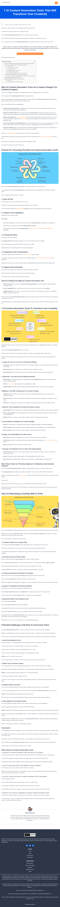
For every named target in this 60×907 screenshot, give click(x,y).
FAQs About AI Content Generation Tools (15, 81)
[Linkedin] (33, 846)
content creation (20, 208)
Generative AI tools (20, 117)
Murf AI (5, 407)
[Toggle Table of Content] (34, 62)
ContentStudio (8, 421)
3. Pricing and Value (11, 69)
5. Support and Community (12, 71)
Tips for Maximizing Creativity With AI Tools (13, 77)
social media (24, 118)
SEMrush (6, 391)
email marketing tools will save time (44, 257)
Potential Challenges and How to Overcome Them (14, 78)
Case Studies (30, 857)
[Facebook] (27, 846)
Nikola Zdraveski (30, 813)
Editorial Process (30, 869)
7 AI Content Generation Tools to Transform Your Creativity (16, 74)
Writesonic (6, 376)
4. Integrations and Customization (14, 70)
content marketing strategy (46, 136)
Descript (6, 449)
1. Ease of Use (10, 66)
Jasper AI (6, 362)
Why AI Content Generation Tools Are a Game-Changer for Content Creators (19, 63)
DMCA (30, 871)
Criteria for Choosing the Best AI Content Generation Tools (16, 64)
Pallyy (5, 434)
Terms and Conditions (30, 865)
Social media (11, 383)
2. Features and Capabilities (13, 67)
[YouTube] (30, 846)
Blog (30, 853)
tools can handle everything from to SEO (41, 228)
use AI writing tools (10, 133)
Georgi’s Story (30, 855)
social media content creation (51, 440)
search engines (23, 475)
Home (30, 851)
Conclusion (10, 80)
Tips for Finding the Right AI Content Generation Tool (17, 73)
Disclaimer (30, 867)
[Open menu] (56, 3)
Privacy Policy (30, 863)
